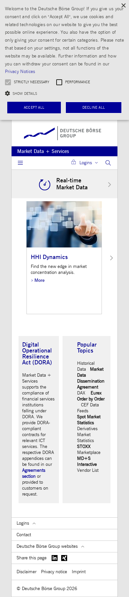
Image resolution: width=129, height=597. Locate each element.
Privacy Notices (20, 71)
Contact (24, 535)
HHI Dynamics (49, 257)
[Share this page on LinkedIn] (55, 558)
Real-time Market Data (72, 184)
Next (109, 184)
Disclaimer (26, 572)
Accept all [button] (34, 107)
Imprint (79, 572)
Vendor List (88, 470)
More (39, 280)
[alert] (64, 60)
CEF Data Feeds (88, 408)
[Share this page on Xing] (64, 558)
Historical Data (86, 366)
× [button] (123, 5)
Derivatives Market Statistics (87, 435)
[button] (64, 93)
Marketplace (89, 452)
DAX (81, 393)
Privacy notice (54, 572)
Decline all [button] (93, 107)
